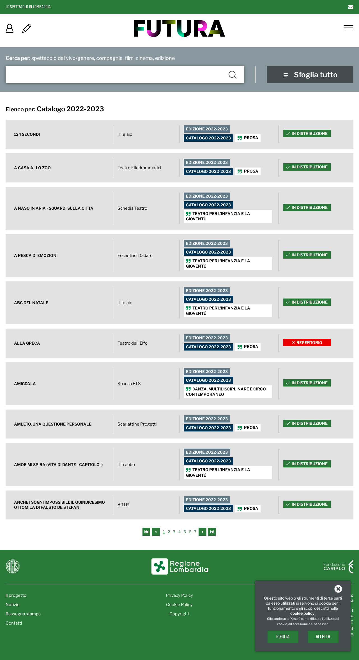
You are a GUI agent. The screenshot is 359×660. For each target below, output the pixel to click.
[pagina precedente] (156, 531)
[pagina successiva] (202, 531)
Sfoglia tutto (316, 74)
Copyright (179, 613)
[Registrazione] (26, 30)
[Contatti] (350, 6)
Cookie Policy (179, 604)
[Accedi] (9, 30)
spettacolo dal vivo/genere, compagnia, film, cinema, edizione (90, 58)
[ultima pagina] (212, 531)
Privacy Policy (179, 595)
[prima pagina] (146, 531)
